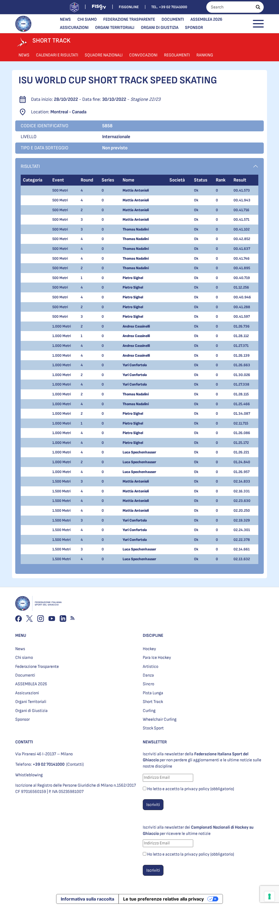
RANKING (204, 55)
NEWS (24, 55)
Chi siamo (87, 19)
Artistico (150, 666)
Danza (148, 675)
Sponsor (194, 27)
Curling (149, 710)
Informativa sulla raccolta (87, 899)
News (65, 19)
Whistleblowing (29, 775)
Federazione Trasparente (129, 19)
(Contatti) (75, 764)
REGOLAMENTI (177, 55)
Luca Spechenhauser (139, 452)
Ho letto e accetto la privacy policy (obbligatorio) (190, 789)
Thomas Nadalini (136, 229)
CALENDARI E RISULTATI (57, 55)
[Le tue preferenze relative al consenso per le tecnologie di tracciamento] (269, 896)
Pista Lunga (153, 693)
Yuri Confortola (135, 365)
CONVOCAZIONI (143, 55)
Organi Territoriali (114, 27)
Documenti (173, 19)
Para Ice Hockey (157, 657)
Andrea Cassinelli (136, 326)
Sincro (148, 684)
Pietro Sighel (133, 277)
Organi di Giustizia (159, 27)
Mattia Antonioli (136, 190)
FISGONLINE (129, 7)
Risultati (30, 166)
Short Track (153, 701)
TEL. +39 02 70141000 (169, 7)
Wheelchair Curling (160, 719)
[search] (258, 7)
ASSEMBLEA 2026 (206, 19)
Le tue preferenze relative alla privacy (163, 899)
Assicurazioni (74, 27)
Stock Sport (153, 728)
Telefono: (40, 764)
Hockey (149, 649)
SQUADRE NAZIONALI (104, 55)
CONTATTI (24, 742)
